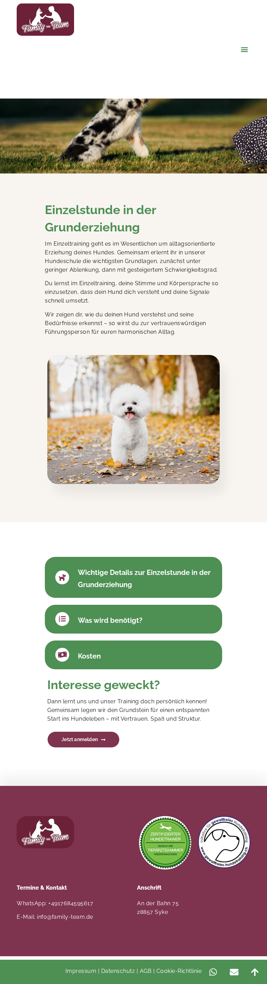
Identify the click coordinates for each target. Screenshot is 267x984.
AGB (146, 971)
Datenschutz (118, 971)
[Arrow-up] (255, 972)
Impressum (81, 971)
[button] (244, 49)
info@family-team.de (65, 917)
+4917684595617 (70, 903)
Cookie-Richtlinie (179, 971)
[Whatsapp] (213, 972)
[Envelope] (234, 972)
